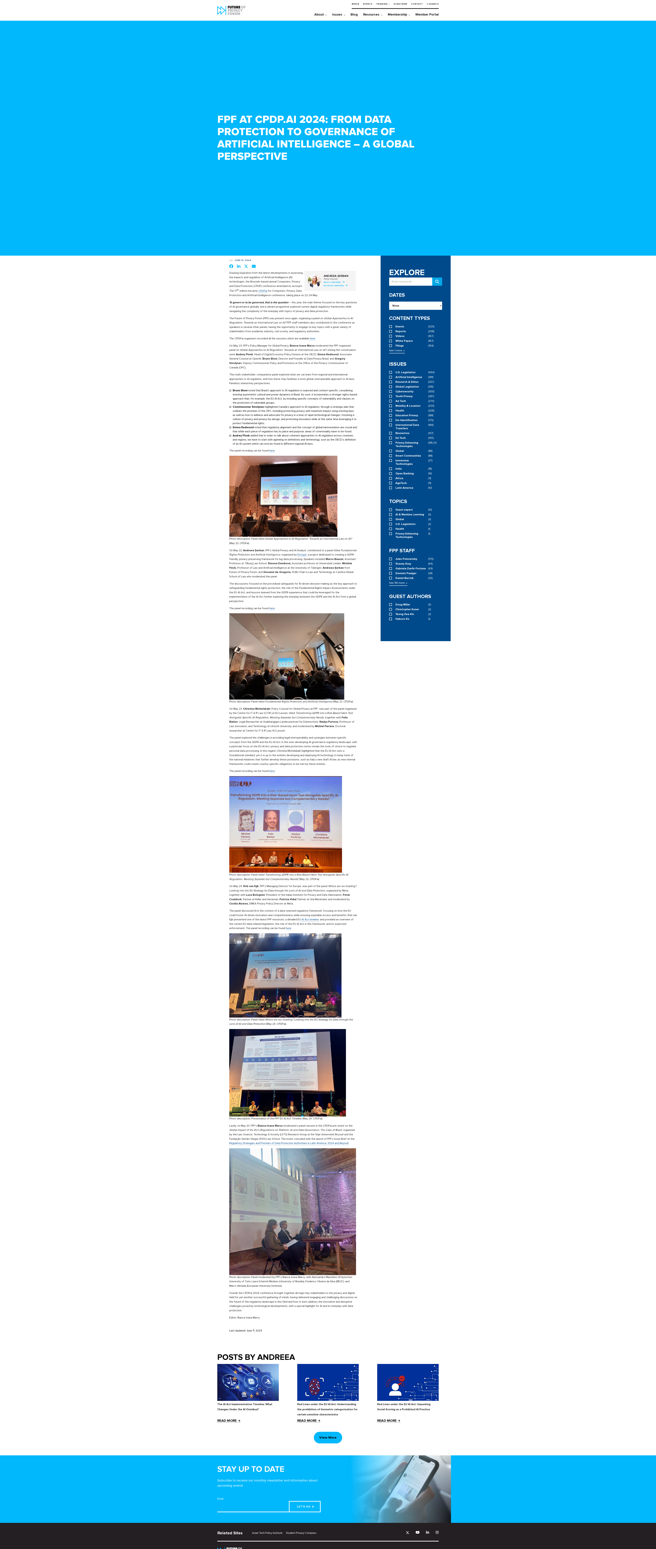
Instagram (437, 1532)
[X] (407, 1532)
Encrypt (301, 554)
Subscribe (400, 4)
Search (434, 4)
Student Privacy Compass (301, 1533)
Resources (371, 14)
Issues (337, 14)
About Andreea (332, 282)
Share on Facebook (231, 266)
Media (355, 4)
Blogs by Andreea (334, 286)
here (312, 338)
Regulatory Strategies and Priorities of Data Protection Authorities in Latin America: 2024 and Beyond (288, 1143)
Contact (417, 4)
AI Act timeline (310, 919)
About (319, 14)
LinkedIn (427, 1532)
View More (328, 1438)
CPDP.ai (262, 291)
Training (382, 4)
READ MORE (227, 1421)
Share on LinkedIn (238, 266)
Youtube (418, 1532)
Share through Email (254, 266)
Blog (354, 14)
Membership (397, 14)
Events (367, 4)
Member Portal (427, 14)
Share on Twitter (246, 266)
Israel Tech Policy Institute (267, 1533)
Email (220, 1498)
